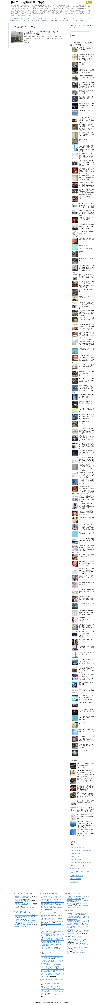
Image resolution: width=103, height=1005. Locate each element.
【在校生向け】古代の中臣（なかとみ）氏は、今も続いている (86, 481)
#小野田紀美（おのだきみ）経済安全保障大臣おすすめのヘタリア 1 (86, 396)
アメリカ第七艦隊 (75, 879)
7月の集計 (17, 919)
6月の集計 (17, 926)
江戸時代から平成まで (33, 20)
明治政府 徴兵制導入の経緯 (22, 896)
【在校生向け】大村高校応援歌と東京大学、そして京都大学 (86, 452)
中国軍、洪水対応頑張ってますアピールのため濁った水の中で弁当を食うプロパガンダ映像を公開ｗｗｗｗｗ (78, 917)
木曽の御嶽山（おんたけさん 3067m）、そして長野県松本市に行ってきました (85, 795)
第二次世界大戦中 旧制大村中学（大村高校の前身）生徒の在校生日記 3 (86, 134)
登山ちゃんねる (46, 953)
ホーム (11, 18)
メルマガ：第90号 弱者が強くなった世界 (52, 986)
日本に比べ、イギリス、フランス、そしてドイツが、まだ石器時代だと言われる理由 (85, 809)
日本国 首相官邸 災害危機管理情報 (81, 850)
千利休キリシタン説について (22, 903)
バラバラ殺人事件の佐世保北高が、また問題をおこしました (86, 591)
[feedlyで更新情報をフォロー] (87, 3)
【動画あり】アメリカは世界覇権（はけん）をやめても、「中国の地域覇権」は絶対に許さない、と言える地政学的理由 (83, 549)
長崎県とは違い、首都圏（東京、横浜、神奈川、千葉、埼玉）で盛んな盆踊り (86, 184)
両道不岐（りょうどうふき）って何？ (72, 18)
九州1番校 (23, 20)
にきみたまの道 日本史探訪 (24, 893)
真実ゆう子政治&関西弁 (74, 936)
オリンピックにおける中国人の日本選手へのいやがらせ (86, 540)
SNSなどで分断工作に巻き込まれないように (78, 896)
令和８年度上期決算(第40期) (22, 924)
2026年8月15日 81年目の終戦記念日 (51, 924)
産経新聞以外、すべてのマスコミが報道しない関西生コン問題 (86, 690)
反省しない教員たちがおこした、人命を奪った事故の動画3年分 (85, 816)
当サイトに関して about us (78, 20)
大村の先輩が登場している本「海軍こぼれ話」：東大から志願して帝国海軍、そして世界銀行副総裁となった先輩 (83, 269)
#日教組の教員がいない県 (86, 349)
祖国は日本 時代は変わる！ (50, 893)
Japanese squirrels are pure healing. (77, 947)
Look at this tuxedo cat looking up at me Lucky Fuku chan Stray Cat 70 (77, 945)
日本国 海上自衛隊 (76, 859)
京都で (81, 252)
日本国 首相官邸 (75, 853)
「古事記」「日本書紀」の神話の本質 (24, 907)
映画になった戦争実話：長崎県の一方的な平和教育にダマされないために (86, 70)
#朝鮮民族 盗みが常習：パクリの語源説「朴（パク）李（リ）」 (86, 92)
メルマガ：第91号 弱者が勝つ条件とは (51, 983)
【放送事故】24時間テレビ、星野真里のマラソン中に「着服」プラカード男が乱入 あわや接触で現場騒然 (52, 940)
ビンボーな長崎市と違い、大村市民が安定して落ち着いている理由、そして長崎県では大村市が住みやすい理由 (83, 359)
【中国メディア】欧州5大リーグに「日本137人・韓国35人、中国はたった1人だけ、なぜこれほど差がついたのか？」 (78, 926)
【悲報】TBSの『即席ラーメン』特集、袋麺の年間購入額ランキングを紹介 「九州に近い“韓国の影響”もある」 (78, 932)
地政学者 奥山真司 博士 (78, 865)
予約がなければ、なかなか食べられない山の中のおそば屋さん (86, 745)
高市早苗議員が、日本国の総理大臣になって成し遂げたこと (85, 802)
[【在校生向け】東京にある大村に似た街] (17, 38)
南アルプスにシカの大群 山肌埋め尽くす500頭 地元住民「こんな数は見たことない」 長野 (52, 957)
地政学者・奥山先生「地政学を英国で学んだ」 (51, 980)
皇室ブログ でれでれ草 (49, 912)
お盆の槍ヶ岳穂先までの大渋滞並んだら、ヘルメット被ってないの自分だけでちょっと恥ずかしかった (52, 975)
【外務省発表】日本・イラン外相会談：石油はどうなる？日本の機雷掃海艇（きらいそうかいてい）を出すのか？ (83, 343)
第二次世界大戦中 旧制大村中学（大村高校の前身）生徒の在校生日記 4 (86, 177)
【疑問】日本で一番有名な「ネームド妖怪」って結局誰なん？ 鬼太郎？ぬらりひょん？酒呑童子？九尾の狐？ (52, 944)
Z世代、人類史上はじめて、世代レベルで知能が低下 (86, 711)
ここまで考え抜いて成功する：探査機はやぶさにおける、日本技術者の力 (86, 416)
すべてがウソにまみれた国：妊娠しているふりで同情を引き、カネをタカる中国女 (86, 277)
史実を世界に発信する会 (23, 912)
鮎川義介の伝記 (19, 902)
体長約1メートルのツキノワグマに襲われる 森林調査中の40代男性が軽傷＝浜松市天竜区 (52, 962)
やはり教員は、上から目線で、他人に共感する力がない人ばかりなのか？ (86, 563)
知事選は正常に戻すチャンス (74, 899)
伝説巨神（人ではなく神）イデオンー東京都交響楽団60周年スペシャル (86, 380)
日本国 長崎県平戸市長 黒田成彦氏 (81, 862)
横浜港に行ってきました (86, 110)
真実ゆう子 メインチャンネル (76, 893)
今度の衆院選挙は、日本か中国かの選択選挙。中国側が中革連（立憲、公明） (86, 105)
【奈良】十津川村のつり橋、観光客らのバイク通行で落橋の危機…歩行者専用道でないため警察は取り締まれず (52, 966)
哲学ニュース (46, 928)
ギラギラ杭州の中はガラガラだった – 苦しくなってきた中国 (86, 718)
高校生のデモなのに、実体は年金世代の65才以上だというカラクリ (86, 373)
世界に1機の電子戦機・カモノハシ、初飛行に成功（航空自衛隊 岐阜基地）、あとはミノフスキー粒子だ (83, 389)
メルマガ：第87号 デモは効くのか (50, 994)
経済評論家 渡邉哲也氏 (77, 868)
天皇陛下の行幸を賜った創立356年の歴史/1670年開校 (28, 18)
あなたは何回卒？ (88, 18)
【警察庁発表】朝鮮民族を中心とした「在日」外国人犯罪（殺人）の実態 (86, 612)
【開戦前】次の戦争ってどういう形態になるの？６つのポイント (86, 647)
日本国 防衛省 (74, 856)
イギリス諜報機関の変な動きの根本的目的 (25, 905)
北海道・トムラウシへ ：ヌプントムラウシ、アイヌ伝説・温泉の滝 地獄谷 (86, 246)
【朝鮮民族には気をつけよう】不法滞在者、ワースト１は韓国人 (86, 619)
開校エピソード (48, 18)
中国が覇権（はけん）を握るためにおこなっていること (86, 240)
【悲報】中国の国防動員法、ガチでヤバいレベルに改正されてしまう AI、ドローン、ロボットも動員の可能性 (78, 922)
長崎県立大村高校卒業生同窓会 (28, 2)
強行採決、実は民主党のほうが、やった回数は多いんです (86, 409)
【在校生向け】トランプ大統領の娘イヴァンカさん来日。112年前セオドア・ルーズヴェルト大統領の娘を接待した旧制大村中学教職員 (83, 490)
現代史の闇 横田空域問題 (21, 900)
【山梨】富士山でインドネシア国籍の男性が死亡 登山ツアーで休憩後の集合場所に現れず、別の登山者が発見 (52, 970)
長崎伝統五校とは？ (14, 20)
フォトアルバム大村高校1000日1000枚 (58, 20)
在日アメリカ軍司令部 (76, 876)
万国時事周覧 (74, 882)
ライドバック (83, 751)
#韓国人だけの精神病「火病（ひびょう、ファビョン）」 (86, 654)
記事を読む (27, 42)
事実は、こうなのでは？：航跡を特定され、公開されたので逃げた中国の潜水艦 (86, 205)
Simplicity (56, 1001)
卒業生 (38, 34)
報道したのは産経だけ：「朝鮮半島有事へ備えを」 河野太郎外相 (87, 512)
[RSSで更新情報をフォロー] (90, 3)
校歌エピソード (57, 18)
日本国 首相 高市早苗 (77, 847)
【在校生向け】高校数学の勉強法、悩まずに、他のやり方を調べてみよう (86, 226)
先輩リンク (43, 20)
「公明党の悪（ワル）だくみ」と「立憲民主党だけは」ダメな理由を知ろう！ (86, 697)
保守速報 (70, 910)
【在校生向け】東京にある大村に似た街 (41, 32)
